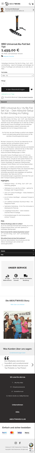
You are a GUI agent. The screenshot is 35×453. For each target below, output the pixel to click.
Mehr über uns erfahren (17, 304)
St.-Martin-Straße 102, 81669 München (17, 396)
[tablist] (17, 404)
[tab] (17, 102)
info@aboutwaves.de (18, 387)
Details (3, 251)
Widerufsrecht (26, 447)
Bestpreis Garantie (8, 56)
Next (30, 325)
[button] (14, 40)
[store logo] (12, 4)
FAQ (2, 254)
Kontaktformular (19, 391)
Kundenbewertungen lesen (17, 352)
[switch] (31, 450)
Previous (4, 325)
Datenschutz (18, 447)
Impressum (8, 447)
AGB (13, 447)
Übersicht (4, 102)
